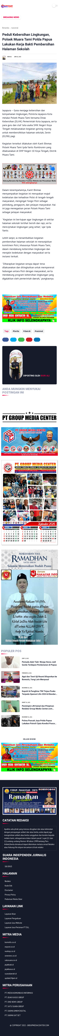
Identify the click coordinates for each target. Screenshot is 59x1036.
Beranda (5, 28)
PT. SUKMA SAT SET (13, 1015)
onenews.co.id (10, 956)
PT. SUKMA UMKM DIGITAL (15, 1011)
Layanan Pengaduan (13, 918)
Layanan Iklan (10, 914)
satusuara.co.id (11, 960)
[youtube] (24, 1030)
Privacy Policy (10, 894)
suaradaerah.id (11, 973)
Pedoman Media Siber (13, 899)
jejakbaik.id (9, 964)
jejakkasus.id (10, 969)
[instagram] (20, 1030)
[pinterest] (29, 340)
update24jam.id (11, 978)
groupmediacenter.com (38, 1025)
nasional (14, 28)
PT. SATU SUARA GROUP (14, 1006)
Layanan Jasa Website (13, 923)
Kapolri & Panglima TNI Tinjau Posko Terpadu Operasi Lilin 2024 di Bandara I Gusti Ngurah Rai (39, 692)
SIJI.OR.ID (8, 866)
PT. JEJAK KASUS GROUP (14, 997)
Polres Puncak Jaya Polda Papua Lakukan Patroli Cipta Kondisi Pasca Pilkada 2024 (38, 722)
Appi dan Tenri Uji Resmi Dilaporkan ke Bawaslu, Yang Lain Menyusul (39, 678)
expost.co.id (10, 947)
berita (16, 331)
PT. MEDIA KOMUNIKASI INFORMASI (19, 993)
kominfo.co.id (10, 942)
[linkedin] (37, 340)
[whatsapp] (21, 340)
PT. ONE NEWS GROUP (13, 1002)
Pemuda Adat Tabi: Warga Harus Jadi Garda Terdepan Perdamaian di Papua (39, 663)
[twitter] (13, 340)
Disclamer (9, 890)
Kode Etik (8, 885)
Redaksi (8, 881)
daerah (27, 331)
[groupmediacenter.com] (7, 7)
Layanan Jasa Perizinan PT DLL (17, 927)
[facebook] (5, 340)
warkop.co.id (10, 951)
